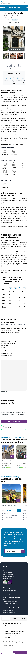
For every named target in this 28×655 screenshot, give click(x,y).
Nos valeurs (6, 569)
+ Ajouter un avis (14, 422)
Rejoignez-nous (7, 578)
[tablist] (14, 619)
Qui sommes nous (8, 571)
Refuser (7, 652)
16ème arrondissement (10, 18)
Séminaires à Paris (8, 610)
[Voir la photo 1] (6, 56)
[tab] (6, 618)
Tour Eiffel (14, 19)
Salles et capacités (14, 7)
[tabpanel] (14, 634)
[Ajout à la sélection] (12, 456)
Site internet (4, 391)
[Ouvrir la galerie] (14, 38)
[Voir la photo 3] (20, 56)
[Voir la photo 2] (13, 56)
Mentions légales (7, 572)
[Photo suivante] (22, 39)
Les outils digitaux (8, 594)
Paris (21, 16)
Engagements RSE (8, 574)
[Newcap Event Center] (8, 457)
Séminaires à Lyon (8, 614)
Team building (7, 592)
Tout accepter (20, 652)
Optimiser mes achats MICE (10, 603)
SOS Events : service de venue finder (13, 600)
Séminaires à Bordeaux (9, 612)
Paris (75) (15, 16)
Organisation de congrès (10, 590)
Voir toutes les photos (16, 49)
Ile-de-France (8, 16)
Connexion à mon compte (10, 601)
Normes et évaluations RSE (10, 576)
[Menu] (24, 2)
